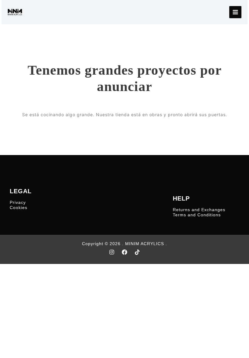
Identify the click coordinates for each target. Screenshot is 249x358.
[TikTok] (137, 252)
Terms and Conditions (197, 214)
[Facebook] (124, 252)
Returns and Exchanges (199, 209)
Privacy (18, 202)
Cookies (18, 207)
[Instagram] (111, 252)
